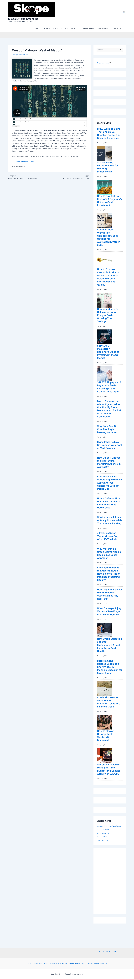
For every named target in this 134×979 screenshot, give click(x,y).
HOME (30, 963)
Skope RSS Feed (103, 833)
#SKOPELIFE (62, 963)
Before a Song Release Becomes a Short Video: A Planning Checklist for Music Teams (109, 667)
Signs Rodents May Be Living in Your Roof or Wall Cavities (109, 445)
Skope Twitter (102, 837)
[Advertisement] (111, 880)
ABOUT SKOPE (87, 963)
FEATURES (38, 963)
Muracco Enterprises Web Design (109, 826)
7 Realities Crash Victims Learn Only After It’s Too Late (108, 536)
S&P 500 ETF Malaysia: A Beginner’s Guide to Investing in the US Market (108, 351)
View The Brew (102, 840)
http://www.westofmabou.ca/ (23, 161)
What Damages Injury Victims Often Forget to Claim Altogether (109, 611)
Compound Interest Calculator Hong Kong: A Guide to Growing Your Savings (108, 315)
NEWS (46, 963)
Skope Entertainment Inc (23, 18)
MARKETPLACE (74, 963)
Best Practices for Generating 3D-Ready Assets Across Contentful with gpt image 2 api (109, 482)
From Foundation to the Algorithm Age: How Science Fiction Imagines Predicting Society (108, 573)
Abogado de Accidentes (108, 951)
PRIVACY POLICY (100, 963)
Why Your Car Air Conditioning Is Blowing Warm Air (107, 429)
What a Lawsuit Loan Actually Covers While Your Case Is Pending (109, 520)
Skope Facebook (103, 830)
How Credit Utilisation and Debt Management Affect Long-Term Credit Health (109, 645)
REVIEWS (53, 963)
